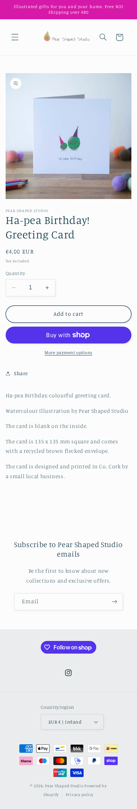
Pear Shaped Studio (64, 785)
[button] (15, 37)
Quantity (15, 273)
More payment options (68, 352)
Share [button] (21, 373)
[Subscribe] (114, 601)
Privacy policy (79, 794)
